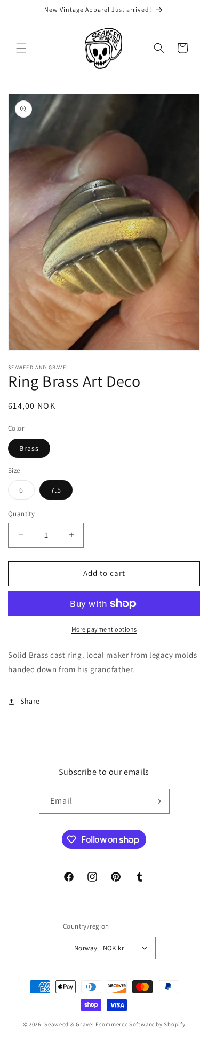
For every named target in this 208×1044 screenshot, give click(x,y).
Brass (29, 448)
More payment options (104, 629)
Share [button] (30, 701)
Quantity (21, 513)
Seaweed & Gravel (69, 1024)
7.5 (56, 490)
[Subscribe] (157, 801)
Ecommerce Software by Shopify (140, 1024)
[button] (21, 48)
